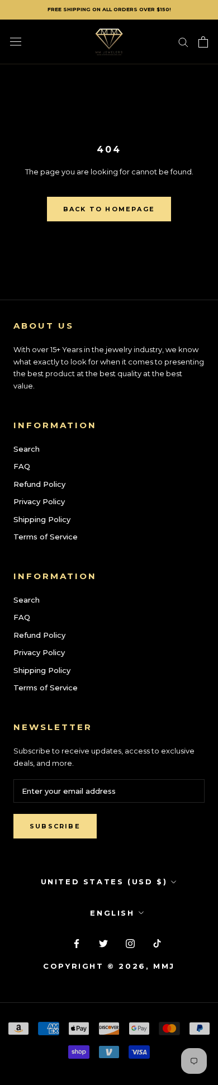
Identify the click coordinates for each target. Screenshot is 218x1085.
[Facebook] (76, 943)
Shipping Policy (41, 519)
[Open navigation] (15, 41)
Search (26, 448)
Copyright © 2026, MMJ (109, 965)
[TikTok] (157, 943)
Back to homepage (109, 209)
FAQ (21, 466)
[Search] (183, 41)
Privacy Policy (39, 501)
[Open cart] (203, 42)
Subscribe (55, 826)
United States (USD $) (104, 881)
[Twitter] (103, 943)
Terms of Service (45, 536)
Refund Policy (39, 484)
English (112, 912)
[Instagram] (130, 943)
